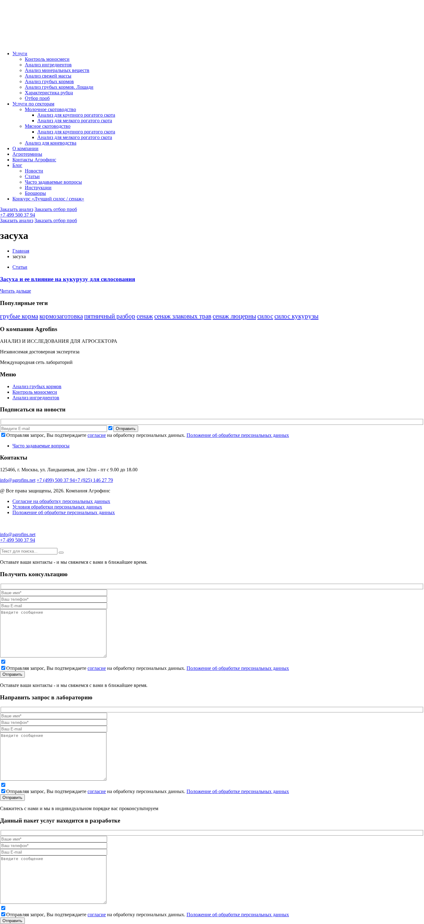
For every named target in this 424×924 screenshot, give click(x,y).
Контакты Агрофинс (34, 159)
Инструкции (38, 187)
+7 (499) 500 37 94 (56, 480)
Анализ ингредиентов (48, 64)
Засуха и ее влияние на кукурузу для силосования (67, 279)
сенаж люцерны (234, 316)
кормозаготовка (61, 316)
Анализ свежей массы (48, 75)
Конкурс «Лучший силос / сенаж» (48, 198)
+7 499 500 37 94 (17, 215)
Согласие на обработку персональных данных (61, 501)
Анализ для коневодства (50, 143)
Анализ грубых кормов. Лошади (59, 87)
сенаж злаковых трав (182, 316)
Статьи (32, 176)
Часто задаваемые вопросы (53, 182)
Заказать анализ (16, 209)
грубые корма (19, 316)
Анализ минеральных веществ (57, 70)
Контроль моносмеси (47, 59)
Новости (34, 170)
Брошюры (35, 193)
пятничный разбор (109, 316)
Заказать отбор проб (55, 209)
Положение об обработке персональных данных (238, 435)
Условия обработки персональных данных (57, 506)
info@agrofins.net (17, 480)
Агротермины (27, 154)
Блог (17, 165)
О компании (25, 148)
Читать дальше (15, 291)
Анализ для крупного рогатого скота (76, 115)
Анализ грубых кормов (49, 81)
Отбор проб (37, 98)
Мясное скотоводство (47, 126)
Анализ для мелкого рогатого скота (74, 120)
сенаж (145, 316)
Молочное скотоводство (50, 109)
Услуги (19, 53)
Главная (20, 250)
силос (265, 316)
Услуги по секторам (33, 103)
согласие (97, 435)
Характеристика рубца (49, 92)
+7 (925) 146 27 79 (94, 480)
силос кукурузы (296, 316)
